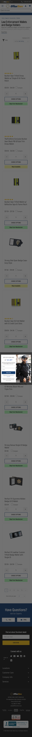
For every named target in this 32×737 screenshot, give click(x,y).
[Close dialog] (30, 356)
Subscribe (8, 372)
